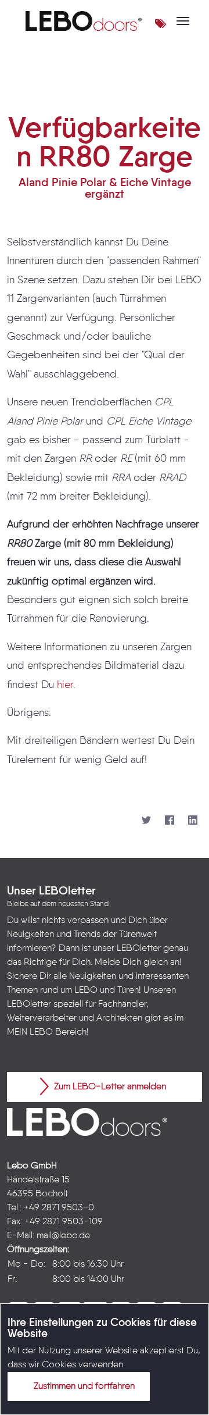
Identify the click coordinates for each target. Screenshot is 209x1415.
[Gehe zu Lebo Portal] (83, 21)
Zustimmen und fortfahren (83, 1386)
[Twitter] (146, 820)
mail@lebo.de (63, 1236)
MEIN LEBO (30, 1032)
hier (65, 685)
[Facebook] (169, 820)
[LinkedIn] (192, 820)
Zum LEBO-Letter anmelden (109, 1087)
